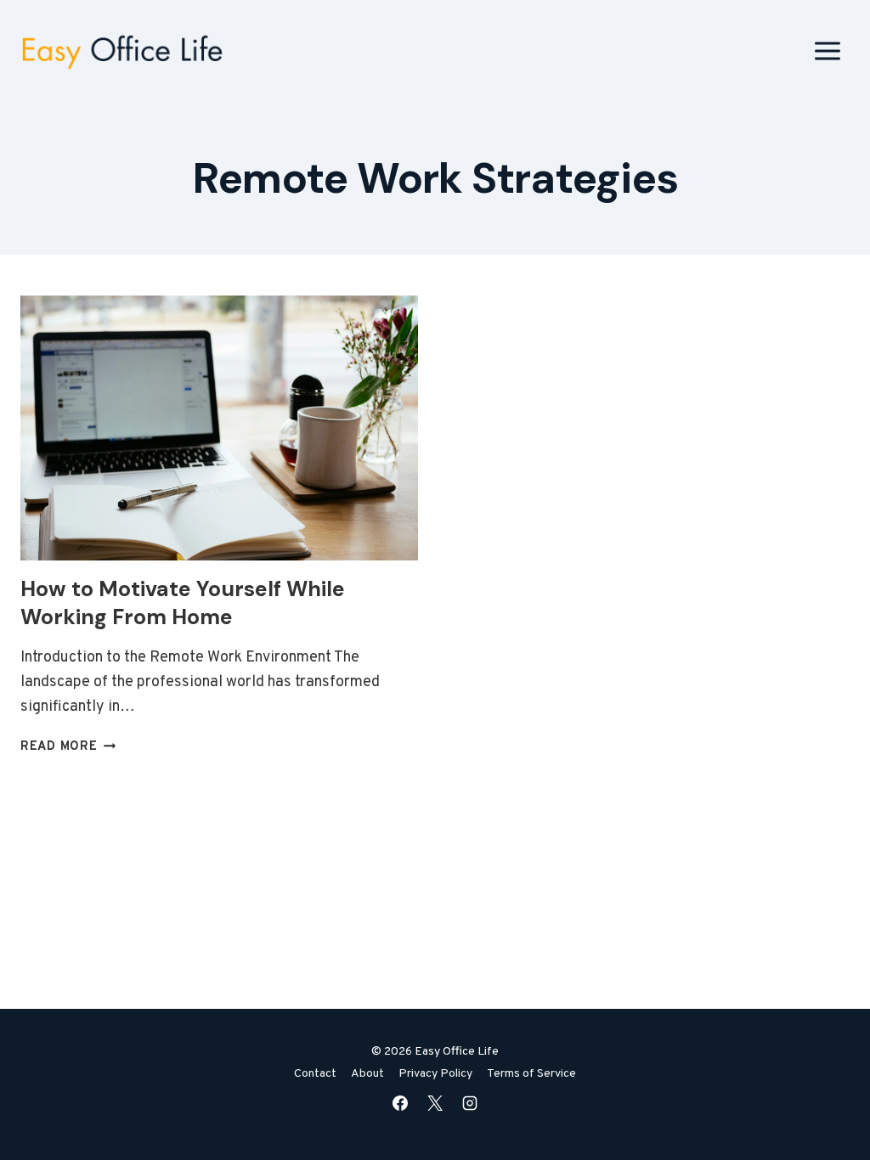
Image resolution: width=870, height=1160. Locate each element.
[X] (435, 1103)
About (367, 1074)
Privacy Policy (435, 1074)
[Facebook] (400, 1103)
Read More (68, 747)
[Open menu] (827, 50)
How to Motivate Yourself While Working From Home (182, 603)
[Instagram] (470, 1103)
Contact (315, 1074)
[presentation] (219, 428)
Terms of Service (531, 1074)
